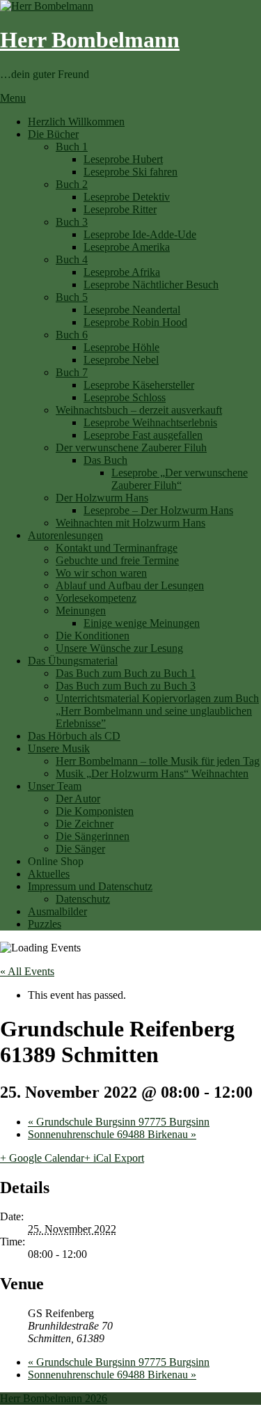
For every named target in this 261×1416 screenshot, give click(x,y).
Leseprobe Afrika (122, 272)
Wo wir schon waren (101, 573)
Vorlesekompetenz (96, 598)
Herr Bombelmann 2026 (53, 1398)
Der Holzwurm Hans (102, 498)
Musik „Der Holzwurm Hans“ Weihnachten (152, 773)
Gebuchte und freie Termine (117, 560)
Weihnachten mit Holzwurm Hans (130, 523)
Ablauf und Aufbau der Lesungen (130, 585)
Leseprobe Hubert (123, 159)
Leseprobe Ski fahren (130, 172)
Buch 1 (72, 147)
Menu (13, 98)
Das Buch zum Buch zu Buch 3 (126, 686)
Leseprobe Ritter (120, 209)
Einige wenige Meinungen (142, 623)
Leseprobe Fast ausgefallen (143, 435)
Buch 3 (72, 222)
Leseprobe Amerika (127, 247)
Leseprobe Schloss (125, 397)
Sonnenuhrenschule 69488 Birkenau (112, 1134)
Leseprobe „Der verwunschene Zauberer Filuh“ (179, 479)
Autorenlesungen (65, 535)
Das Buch (105, 460)
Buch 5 (72, 297)
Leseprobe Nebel (121, 360)
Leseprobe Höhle (121, 347)
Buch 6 (72, 335)
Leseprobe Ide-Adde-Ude (140, 234)
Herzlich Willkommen (76, 121)
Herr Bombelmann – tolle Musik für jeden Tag (158, 761)
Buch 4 (72, 259)
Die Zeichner (84, 824)
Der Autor (78, 798)
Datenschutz (83, 899)
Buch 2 (72, 184)
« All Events (27, 971)
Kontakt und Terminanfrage (116, 548)
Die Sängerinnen (92, 836)
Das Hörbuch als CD (74, 736)
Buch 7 (72, 372)
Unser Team (54, 786)
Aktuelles (49, 874)
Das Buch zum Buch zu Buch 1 (126, 673)
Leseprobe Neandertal (132, 310)
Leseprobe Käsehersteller (139, 385)
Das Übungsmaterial (73, 661)
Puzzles (44, 924)
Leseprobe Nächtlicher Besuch (151, 284)
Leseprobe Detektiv (127, 197)
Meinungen (81, 610)
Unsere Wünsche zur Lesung (119, 648)
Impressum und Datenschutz (90, 886)
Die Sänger (80, 849)
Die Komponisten (95, 811)
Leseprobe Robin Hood (135, 322)
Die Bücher (53, 134)
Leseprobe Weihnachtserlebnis (150, 422)
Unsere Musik (59, 748)
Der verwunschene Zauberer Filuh (131, 447)
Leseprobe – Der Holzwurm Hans (158, 510)
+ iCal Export (114, 1158)
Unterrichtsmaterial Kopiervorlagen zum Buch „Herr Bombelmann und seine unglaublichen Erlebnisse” (157, 710)
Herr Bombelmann (90, 39)
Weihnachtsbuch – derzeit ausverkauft (139, 410)
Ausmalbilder (57, 911)
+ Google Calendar (42, 1158)
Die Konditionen (92, 635)
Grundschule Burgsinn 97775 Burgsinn (118, 1122)
